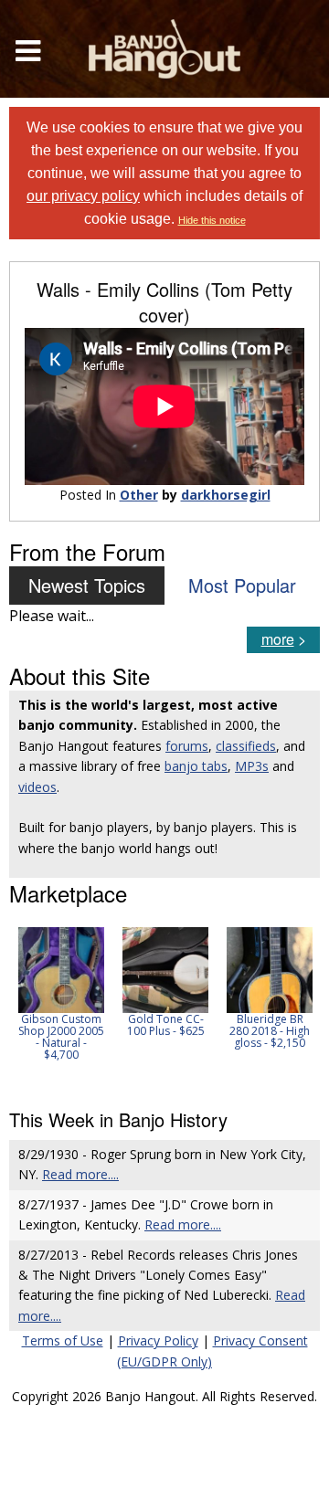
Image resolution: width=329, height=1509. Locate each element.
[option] (61, 994)
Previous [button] (18, 1006)
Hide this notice (212, 220)
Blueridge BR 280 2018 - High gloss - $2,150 (269, 1030)
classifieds (246, 745)
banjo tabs (196, 766)
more (277, 638)
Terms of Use (62, 1340)
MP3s (252, 766)
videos (37, 787)
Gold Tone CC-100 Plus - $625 (166, 1025)
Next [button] (294, 1006)
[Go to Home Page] (164, 49)
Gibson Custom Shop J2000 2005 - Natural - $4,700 (61, 1037)
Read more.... (80, 1174)
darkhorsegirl (226, 494)
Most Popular (242, 585)
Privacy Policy (158, 1340)
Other (139, 494)
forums (186, 745)
